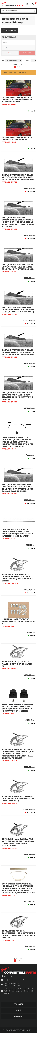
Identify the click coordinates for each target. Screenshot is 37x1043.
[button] (12, 961)
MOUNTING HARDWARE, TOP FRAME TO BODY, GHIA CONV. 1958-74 (18, 621)
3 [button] (19, 960)
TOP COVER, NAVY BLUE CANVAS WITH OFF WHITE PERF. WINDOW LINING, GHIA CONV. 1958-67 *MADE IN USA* (18, 842)
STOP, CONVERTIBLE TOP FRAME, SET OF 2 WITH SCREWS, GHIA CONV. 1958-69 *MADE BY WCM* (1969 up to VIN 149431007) (17, 707)
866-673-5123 (8, 976)
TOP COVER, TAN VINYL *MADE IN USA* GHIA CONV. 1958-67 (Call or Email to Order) (18, 798)
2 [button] (17, 960)
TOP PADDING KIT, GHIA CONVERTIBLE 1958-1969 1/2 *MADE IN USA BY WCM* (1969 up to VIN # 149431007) (18, 934)
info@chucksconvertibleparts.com (16, 980)
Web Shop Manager (25, 1030)
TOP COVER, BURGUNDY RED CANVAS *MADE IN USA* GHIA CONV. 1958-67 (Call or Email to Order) (18, 577)
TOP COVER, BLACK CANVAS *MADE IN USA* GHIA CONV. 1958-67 (17, 664)
